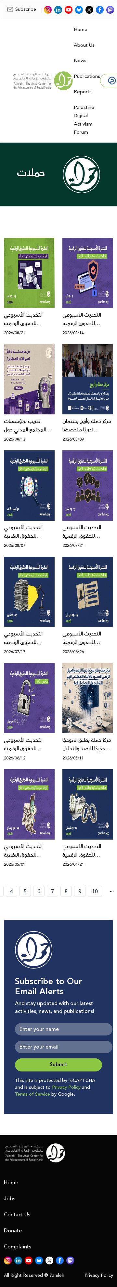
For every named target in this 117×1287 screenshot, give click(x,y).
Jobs (9, 1199)
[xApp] (89, 10)
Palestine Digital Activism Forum (84, 120)
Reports (83, 92)
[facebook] (100, 10)
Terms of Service (32, 1094)
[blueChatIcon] (79, 10)
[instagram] (48, 10)
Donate (13, 1231)
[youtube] (68, 10)
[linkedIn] (58, 10)
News (80, 60)
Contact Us (17, 1215)
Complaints (17, 1247)
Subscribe (25, 9)
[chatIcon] (110, 10)
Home (80, 29)
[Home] (43, 81)
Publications (87, 76)
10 (95, 891)
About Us (84, 45)
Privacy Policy (66, 1087)
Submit (58, 1065)
